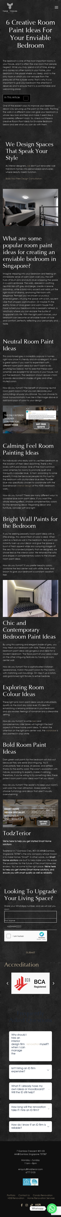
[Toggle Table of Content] (24, 98)
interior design (24, 486)
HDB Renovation (16, 1198)
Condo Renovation (42, 1196)
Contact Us (24, 1196)
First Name (10, 921)
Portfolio (11, 1196)
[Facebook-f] (21, 1205)
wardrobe (51, 731)
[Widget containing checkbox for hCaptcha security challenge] (25, 936)
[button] (7, 983)
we (28, 166)
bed (34, 721)
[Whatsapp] (52, 1208)
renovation (33, 1044)
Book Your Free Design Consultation (24, 179)
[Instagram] (26, 1205)
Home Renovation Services (41, 1198)
